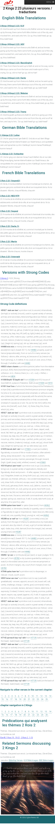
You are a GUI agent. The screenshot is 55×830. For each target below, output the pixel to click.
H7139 (33, 638)
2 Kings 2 (4, 278)
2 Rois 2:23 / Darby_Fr (9, 226)
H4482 (33, 350)
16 (7, 699)
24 (42, 699)
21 (29, 699)
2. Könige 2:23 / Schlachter (12, 154)
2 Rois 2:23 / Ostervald (10, 257)
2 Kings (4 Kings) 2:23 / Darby (13, 78)
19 (20, 699)
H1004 (31, 380)
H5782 (16, 558)
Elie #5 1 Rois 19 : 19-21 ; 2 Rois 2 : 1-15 (16, 737)
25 (47, 699)
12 (41, 696)
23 (38, 699)
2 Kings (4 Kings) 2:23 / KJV (12, 26)
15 (2, 699)
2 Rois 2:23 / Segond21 (10, 181)
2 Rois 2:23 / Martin (8, 241)
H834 (13, 376)
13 (46, 696)
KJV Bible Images (31, 760)
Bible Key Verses (16, 760)
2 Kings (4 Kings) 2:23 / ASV (12, 44)
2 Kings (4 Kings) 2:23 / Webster (14, 93)
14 (50, 696)
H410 (50, 383)
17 (11, 699)
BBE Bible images (46, 760)
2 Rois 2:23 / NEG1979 (9, 196)
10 (33, 696)
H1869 (28, 449)
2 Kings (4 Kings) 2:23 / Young (13, 112)
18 (16, 699)
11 (37, 696)
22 (33, 699)
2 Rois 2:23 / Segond (9, 211)
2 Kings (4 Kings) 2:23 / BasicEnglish (16, 63)
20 (24, 699)
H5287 (26, 519)
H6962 (47, 505)
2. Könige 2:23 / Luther (10, 135)
